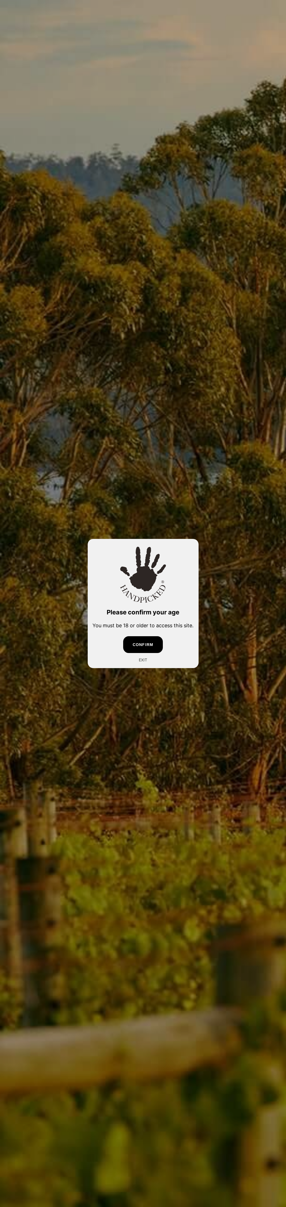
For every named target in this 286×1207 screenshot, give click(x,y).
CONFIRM (143, 644)
